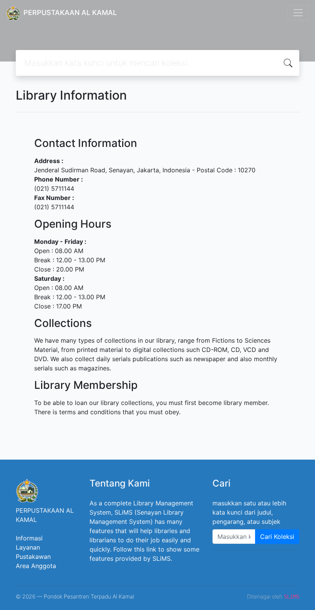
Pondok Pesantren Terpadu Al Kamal (89, 596)
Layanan (28, 547)
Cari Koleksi (277, 536)
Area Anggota (36, 566)
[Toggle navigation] (298, 12)
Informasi (29, 538)
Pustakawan (33, 556)
